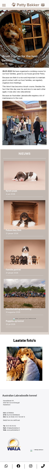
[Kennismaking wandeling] (24, 297)
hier (8, 420)
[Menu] (4, 5)
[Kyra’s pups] (24, 179)
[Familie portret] (24, 258)
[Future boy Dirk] (24, 219)
